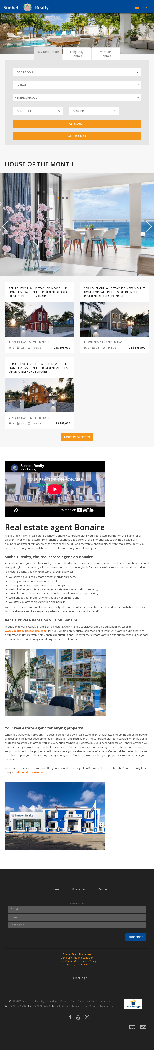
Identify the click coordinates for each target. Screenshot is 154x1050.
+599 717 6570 (41, 1006)
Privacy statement (77, 964)
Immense (109, 1006)
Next (149, 35)
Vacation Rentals (106, 54)
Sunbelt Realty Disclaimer (77, 954)
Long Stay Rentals (77, 54)
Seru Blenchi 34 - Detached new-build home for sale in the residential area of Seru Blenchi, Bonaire (38, 292)
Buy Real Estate (48, 52)
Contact (103, 889)
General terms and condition (77, 957)
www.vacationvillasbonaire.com (25, 631)
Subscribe (135, 937)
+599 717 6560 (17, 1006)
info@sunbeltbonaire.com (28, 772)
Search (79, 124)
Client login (80, 978)
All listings (77, 136)
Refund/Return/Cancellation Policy (77, 961)
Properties (79, 889)
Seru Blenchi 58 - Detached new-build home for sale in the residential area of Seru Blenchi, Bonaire (38, 367)
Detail (40, 319)
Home (55, 889)
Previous (5, 35)
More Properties (77, 437)
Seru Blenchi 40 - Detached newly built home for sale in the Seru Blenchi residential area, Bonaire (114, 292)
